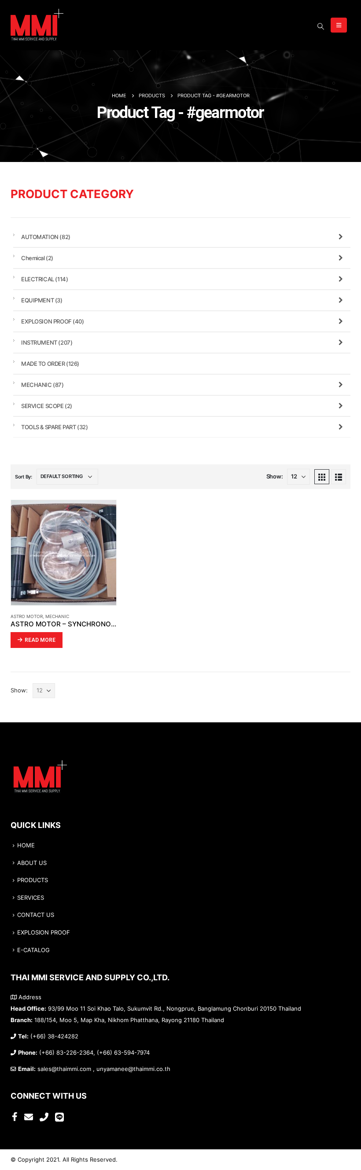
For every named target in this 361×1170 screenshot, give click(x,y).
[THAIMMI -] (37, 25)
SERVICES (30, 897)
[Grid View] (321, 476)
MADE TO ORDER (50, 363)
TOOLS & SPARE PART (54, 426)
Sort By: (23, 477)
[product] (63, 552)
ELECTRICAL (44, 279)
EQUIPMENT (42, 300)
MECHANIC (57, 616)
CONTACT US (35, 915)
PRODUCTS (32, 880)
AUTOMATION (45, 236)
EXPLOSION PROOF (52, 321)
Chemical (37, 257)
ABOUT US (32, 863)
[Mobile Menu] (339, 25)
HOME (26, 845)
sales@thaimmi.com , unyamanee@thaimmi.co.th (103, 1069)
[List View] (338, 476)
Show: (274, 476)
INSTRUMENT (46, 342)
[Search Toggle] (321, 26)
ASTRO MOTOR (27, 616)
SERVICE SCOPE (46, 405)
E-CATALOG (33, 950)
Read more (40, 640)
